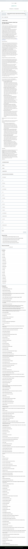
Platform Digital (4, 442)
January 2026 (4, 260)
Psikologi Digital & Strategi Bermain (6, 445)
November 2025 (4, 263)
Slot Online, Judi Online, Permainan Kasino (7, 464)
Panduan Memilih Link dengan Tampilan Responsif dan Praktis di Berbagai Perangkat (14, 13)
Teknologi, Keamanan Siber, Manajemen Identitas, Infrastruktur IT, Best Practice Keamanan (13, 527)
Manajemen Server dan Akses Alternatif (7, 379)
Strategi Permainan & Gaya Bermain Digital (7, 474)
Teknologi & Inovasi (4, 491)
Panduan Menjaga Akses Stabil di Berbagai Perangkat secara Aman (11, 236)
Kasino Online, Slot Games (5, 343)
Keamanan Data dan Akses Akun (6, 359)
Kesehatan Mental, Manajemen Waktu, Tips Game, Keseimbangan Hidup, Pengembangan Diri (13, 376)
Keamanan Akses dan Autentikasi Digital (7, 346)
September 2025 (4, 266)
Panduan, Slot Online (4, 410)
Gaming (3, 324)
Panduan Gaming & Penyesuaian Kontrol (7, 392)
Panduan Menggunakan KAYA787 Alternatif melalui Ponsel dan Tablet (11, 239)
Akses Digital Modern (5, 287)
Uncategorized (4, 541)
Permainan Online (4, 433)
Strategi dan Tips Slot (5, 470)
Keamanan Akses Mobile (5, 349)
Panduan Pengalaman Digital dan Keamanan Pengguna (9, 398)
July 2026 (3, 251)
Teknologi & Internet (4, 494)
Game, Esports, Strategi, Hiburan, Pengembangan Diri (8, 321)
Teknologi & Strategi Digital (5, 503)
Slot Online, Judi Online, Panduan (6, 462)
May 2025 (3, 272)
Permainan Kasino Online (5, 430)
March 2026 (3, 257)
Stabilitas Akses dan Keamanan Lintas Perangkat (8, 468)
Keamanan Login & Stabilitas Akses (6, 366)
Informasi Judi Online (5, 337)
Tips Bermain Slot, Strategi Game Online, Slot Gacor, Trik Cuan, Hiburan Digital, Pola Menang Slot (14, 530)
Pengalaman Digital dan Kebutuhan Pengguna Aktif (8, 416)
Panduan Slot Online (4, 404)
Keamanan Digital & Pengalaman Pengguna (7, 360)
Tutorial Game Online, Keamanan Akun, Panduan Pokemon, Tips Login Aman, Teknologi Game (13, 537)
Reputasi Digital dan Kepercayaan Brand (7, 451)
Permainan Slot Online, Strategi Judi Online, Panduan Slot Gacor (10, 439)
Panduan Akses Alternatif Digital (6, 382)
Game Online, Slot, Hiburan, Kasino (6, 318)
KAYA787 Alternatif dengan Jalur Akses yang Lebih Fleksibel (10, 241)
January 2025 (4, 278)
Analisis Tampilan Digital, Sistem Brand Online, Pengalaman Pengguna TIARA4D (12, 297)
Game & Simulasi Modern (5, 312)
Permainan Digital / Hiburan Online (6, 427)
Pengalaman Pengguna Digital (6, 419)
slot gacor (3, 456)
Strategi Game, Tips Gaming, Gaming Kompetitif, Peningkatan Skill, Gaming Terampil (12, 471)
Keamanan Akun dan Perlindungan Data (7, 352)
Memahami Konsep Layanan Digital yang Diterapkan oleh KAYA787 (11, 242)
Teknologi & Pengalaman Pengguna (6, 500)
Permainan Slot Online (5, 436)
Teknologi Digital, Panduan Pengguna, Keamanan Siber (9, 518)
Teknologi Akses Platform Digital (6, 506)
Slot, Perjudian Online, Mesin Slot (6, 467)
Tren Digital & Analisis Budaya (6, 535)
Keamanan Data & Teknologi (5, 357)
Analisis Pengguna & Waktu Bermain (6, 295)
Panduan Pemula (4, 395)
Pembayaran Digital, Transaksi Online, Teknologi (8, 413)
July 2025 (3, 269)
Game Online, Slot (4, 315)
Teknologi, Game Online (5, 524)
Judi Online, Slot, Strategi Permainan (6, 340)
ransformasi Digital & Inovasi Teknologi (7, 448)
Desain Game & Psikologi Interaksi (6, 300)
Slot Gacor (3, 183)
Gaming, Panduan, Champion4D (6, 331)
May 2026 (3, 254)
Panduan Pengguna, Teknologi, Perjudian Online (8, 401)
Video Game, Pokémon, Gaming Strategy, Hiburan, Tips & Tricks (10, 544)
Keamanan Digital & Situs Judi (6, 362)
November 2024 (4, 281)
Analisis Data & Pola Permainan (6, 290)
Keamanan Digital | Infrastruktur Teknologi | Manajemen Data (9, 363)
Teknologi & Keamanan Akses (6, 497)
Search (3, 230)
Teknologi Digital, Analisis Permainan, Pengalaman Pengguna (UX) (10, 515)
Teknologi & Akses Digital (5, 485)
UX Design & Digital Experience (6, 543)
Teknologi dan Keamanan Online (6, 509)
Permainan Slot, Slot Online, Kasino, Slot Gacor (8, 440)
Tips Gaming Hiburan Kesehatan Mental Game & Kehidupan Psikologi (10, 534)
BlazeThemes (21, 547)
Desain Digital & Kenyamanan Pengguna (7, 298)
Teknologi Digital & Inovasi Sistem (6, 512)
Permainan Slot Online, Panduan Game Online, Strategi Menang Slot (10, 437)
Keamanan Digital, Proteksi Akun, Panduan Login (8, 365)
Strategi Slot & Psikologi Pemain (6, 478)
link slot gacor (4, 177)
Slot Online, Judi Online (5, 459)
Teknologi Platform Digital (5, 521)
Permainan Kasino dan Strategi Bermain (7, 428)
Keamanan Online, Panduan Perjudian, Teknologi (8, 372)
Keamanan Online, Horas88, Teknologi (7, 369)
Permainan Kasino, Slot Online (6, 431)
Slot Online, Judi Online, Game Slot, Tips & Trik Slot (8, 461)
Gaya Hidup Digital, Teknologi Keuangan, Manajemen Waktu (9, 334)
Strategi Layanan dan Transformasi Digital (7, 473)
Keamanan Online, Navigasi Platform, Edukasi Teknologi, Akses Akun (10, 371)
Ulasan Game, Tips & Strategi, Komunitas (7, 540)
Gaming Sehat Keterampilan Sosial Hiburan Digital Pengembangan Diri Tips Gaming (12, 328)
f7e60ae (4, 24)
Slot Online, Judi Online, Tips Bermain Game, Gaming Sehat (9, 465)
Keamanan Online (4, 368)
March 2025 (3, 275)
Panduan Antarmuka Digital (5, 389)
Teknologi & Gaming (4, 488)
